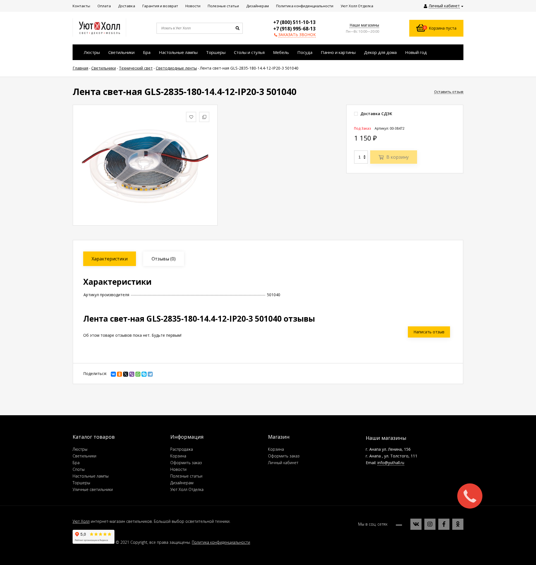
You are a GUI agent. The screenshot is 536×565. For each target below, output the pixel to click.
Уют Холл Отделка (187, 489)
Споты (79, 469)
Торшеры (81, 482)
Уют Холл (81, 521)
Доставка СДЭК (375, 113)
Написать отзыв (428, 331)
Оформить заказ (186, 462)
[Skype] (144, 374)
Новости (178, 469)
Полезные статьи (186, 476)
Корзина (178, 456)
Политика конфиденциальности (221, 542)
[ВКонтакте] (113, 374)
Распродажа (181, 449)
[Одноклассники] (119, 374)
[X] (125, 374)
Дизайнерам (181, 482)
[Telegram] (150, 374)
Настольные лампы (91, 476)
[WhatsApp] (137, 374)
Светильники (84, 456)
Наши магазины (364, 25)
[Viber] (131, 374)
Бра (76, 462)
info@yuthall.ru (390, 462)
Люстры (80, 449)
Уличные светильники (93, 489)
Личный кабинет (283, 462)
